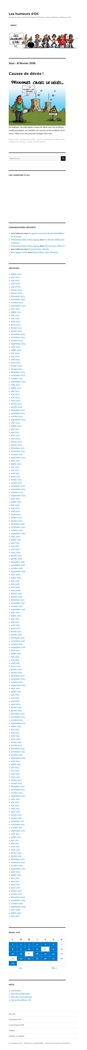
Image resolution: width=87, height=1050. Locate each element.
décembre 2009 (18, 897)
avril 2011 (15, 846)
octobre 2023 (17, 378)
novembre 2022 (18, 413)
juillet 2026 (16, 274)
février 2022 (16, 442)
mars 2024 (16, 363)
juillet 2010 (16, 875)
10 (29, 949)
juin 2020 (15, 505)
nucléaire (12, 142)
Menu (13, 25)
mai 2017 (15, 622)
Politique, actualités (27, 139)
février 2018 (16, 593)
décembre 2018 (17, 562)
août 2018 (15, 574)
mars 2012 (15, 812)
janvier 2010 (16, 894)
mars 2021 (15, 476)
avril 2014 (15, 736)
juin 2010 (15, 878)
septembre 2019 (18, 533)
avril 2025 (15, 321)
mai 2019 (15, 546)
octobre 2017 (16, 606)
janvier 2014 (16, 745)
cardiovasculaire (49, 139)
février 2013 (16, 780)
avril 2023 (15, 397)
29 (13, 963)
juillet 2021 (16, 464)
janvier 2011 (16, 856)
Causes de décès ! (26, 73)
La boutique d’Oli (16, 1025)
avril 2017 (15, 625)
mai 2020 (15, 508)
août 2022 (15, 423)
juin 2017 (15, 619)
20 (53, 954)
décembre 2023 (18, 372)
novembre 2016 (18, 641)
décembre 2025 (18, 296)
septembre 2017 (18, 609)
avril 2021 (15, 473)
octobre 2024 (17, 340)
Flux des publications (20, 994)
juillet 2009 (16, 913)
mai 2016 (15, 660)
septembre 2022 (18, 419)
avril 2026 (15, 283)
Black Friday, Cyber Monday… (46, 252)
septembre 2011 (18, 831)
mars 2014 (15, 739)
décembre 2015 (17, 676)
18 (37, 954)
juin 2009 (15, 916)
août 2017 (15, 612)
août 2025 (15, 309)
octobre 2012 (17, 793)
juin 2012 (15, 802)
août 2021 (15, 461)
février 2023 (16, 404)
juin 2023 (15, 391)
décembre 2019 (18, 524)
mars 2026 (16, 287)
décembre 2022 (18, 410)
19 (45, 954)
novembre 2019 (18, 527)
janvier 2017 (16, 635)
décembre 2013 (17, 748)
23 (21, 958)
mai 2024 (15, 356)
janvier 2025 (16, 331)
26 (45, 958)
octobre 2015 (17, 682)
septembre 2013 (18, 758)
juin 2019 (15, 543)
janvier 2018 (16, 597)
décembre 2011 (17, 821)
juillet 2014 (16, 726)
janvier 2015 (16, 710)
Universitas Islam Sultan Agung (25, 240)
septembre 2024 (18, 344)
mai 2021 (15, 470)
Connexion (16, 990)
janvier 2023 (16, 407)
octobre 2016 (17, 644)
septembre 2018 (18, 571)
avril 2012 (15, 808)
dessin (58, 139)
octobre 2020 (17, 492)
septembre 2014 (18, 723)
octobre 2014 (17, 720)
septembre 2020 (18, 495)
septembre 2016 (18, 647)
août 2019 (15, 537)
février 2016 (16, 669)
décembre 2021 (17, 448)
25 (37, 958)
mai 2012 (15, 805)
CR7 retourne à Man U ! (55, 246)
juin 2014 (15, 729)
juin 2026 (15, 277)
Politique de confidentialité (33, 1043)
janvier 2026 (16, 293)
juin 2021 (15, 467)
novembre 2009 (18, 900)
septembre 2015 (18, 685)
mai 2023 (15, 394)
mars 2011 (15, 850)
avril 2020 (15, 511)
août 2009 (15, 910)
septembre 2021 (18, 457)
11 (37, 949)
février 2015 (16, 707)
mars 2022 (16, 438)
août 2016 (15, 650)
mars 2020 (16, 514)
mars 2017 (15, 628)
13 (53, 949)
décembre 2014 (17, 714)
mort (63, 139)
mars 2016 (15, 666)
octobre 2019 (17, 530)
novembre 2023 (18, 375)
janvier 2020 (16, 521)
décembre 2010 (17, 859)
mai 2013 (15, 771)
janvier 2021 (16, 483)
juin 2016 (15, 657)
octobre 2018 (17, 568)
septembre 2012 (18, 796)
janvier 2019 (16, 559)
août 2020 (15, 499)
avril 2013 (15, 774)
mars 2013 (15, 777)
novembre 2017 (18, 603)
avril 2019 (15, 549)
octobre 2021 (17, 454)
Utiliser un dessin (16, 1036)
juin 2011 (15, 840)
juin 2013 (15, 767)
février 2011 (16, 853)
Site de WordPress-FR (21, 1000)
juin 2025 (15, 315)
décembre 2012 (17, 786)
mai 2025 (15, 318)
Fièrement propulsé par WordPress (57, 1043)
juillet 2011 (16, 837)
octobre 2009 (17, 903)
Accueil (12, 1014)
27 (53, 958)
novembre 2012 (18, 790)
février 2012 (16, 815)
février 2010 (16, 891)
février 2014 (16, 742)
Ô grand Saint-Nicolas (39, 249)
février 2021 (16, 480)
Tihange (22, 142)
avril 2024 (15, 359)
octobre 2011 (16, 827)
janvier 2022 (16, 445)
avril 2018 (15, 587)
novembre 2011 (17, 824)
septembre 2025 (18, 306)
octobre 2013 (16, 755)
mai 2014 (15, 733)
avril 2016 (15, 663)
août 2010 (15, 872)
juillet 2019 (16, 540)
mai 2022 (15, 432)
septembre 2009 (18, 907)
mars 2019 (15, 552)
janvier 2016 (16, 672)
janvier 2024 (16, 369)
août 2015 (15, 688)
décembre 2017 (17, 600)
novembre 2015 (18, 679)
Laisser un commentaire (36, 142)
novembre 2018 (18, 565)
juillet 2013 (16, 764)
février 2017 (16, 631)
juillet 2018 (16, 578)
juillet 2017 (16, 616)
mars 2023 (15, 401)
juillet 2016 (16, 654)
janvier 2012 (16, 818)
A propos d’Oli (15, 1019)
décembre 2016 (18, 638)
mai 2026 (15, 280)
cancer (39, 139)
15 (13, 954)
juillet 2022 (16, 426)
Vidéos (12, 1030)
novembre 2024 (18, 337)
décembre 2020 (18, 486)
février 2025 (16, 328)
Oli (17, 142)
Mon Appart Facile (19, 252)
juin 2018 (15, 581)
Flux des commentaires (21, 997)
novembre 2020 (18, 489)
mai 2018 (15, 584)
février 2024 (16, 366)
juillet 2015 (16, 691)
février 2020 (16, 518)
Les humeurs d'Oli (23, 14)
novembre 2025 (18, 299)
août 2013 (15, 761)
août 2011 (15, 834)
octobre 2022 (17, 416)
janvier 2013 (16, 783)
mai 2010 (15, 881)
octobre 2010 (17, 865)
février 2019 (16, 555)
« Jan (20, 968)
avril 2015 (15, 701)
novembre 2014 (18, 717)
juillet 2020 (16, 502)
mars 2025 (16, 325)
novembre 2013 (18, 752)
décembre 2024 (18, 334)
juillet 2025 (16, 312)
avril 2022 (15, 435)
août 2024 (15, 347)
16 (21, 954)
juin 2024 (15, 353)
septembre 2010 (18, 869)
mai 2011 (15, 843)
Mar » (54, 968)
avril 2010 (15, 884)
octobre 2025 (17, 302)
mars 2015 (15, 704)
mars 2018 (15, 590)
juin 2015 (15, 695)
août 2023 (15, 385)
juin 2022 (15, 429)
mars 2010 (15, 888)
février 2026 (16, 290)
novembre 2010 (18, 862)
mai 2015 (15, 698)
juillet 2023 (16, 388)
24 (29, 958)
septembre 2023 (18, 382)
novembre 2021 (18, 451)
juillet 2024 (16, 350)
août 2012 (15, 799)
